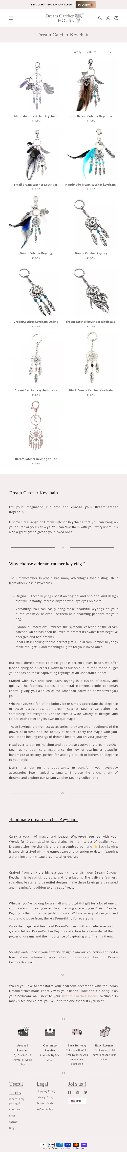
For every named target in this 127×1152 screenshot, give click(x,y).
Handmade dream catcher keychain (91, 184)
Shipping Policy (46, 1091)
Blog (12, 1128)
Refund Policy (45, 1109)
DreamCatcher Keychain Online (36, 322)
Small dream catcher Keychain (36, 184)
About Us (14, 1109)
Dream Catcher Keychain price (36, 390)
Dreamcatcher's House (68, 1148)
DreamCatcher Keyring (36, 253)
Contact (14, 1121)
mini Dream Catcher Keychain (91, 116)
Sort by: (77, 52)
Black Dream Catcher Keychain (91, 390)
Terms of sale (45, 1103)
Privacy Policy (45, 1097)
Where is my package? (16, 1101)
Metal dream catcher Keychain (36, 116)
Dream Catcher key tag (91, 253)
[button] (11, 18)
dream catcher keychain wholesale (91, 322)
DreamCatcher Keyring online (36, 459)
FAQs (12, 1115)
